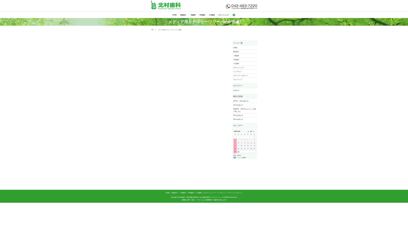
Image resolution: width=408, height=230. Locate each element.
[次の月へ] (254, 131)
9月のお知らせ (238, 115)
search (234, 15)
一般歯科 (193, 15)
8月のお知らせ (238, 119)
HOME (174, 15)
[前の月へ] (247, 131)
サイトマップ (237, 79)
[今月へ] (251, 131)
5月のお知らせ (238, 105)
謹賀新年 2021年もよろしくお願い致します (244, 110)
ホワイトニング (223, 15)
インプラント (237, 71)
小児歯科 (212, 15)
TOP (152, 30)
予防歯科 (202, 15)
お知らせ (236, 90)
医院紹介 (183, 15)
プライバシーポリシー (240, 75)
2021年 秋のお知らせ (241, 101)
